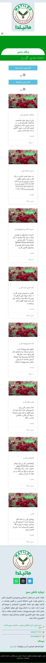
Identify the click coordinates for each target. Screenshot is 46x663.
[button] (2, 33)
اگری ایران (13, 646)
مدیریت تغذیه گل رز (27, 171)
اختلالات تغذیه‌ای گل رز (27, 115)
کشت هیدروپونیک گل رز (26, 343)
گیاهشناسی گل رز (28, 458)
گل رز (32, 514)
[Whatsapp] (16, 581)
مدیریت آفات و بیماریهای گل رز (24, 229)
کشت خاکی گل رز (28, 402)
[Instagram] (23, 581)
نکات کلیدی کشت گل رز (26, 288)
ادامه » (32, 136)
